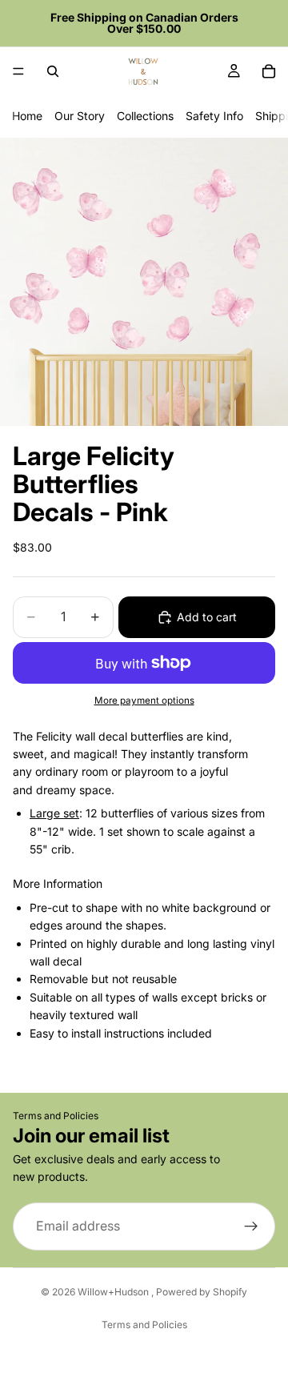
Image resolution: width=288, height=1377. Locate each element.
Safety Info (214, 115)
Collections (145, 115)
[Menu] (18, 71)
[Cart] (268, 71)
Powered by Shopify (201, 1292)
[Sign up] (251, 1226)
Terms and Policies (55, 1116)
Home (27, 115)
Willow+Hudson (114, 1292)
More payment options (144, 700)
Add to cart (207, 617)
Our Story (79, 115)
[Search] (52, 71)
